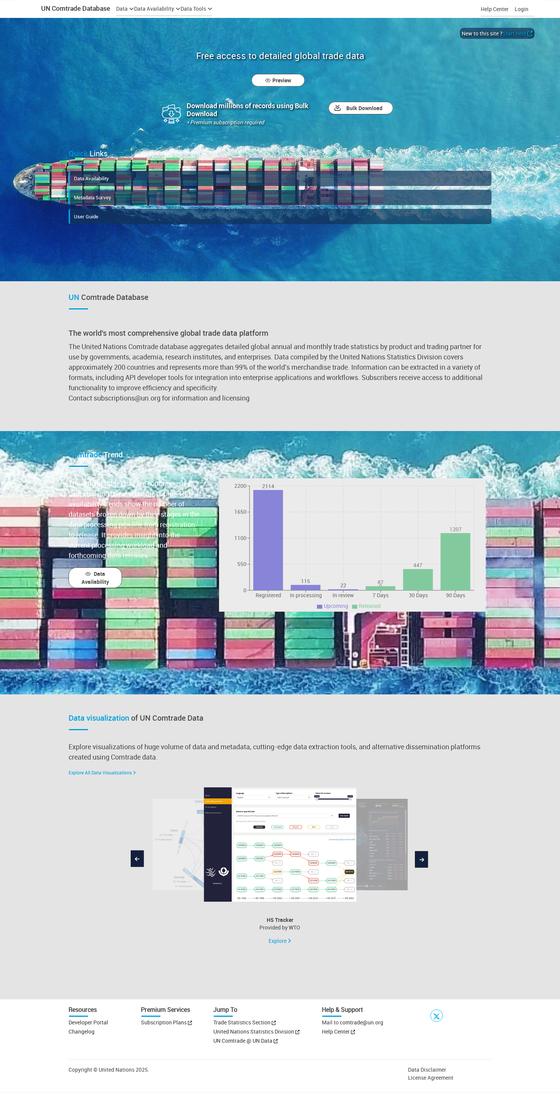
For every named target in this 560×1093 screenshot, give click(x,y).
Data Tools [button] (193, 8)
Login (521, 9)
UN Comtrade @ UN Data (243, 1040)
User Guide (86, 216)
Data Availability (91, 178)
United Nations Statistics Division (254, 1031)
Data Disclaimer (427, 1069)
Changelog (81, 1031)
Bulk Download (364, 108)
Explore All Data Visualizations (100, 772)
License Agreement (430, 1077)
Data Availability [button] (154, 8)
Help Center (495, 9)
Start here (514, 33)
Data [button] (122, 8)
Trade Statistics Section (242, 1022)
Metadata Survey (92, 197)
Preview (281, 80)
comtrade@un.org (361, 1022)
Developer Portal (88, 1022)
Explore (278, 940)
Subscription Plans (164, 1022)
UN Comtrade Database (75, 8)
